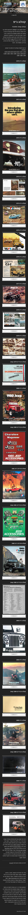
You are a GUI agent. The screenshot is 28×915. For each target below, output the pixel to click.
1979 (18, 53)
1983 (5, 53)
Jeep (12, 39)
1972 (18, 51)
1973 (15, 51)
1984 (24, 55)
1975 (9, 51)
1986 (18, 55)
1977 (24, 53)
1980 (15, 53)
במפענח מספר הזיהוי (15, 844)
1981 (12, 53)
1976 (6, 51)
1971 (21, 51)
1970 (24, 51)
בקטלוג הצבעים (17, 846)
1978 (21, 53)
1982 (8, 53)
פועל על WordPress (21, 911)
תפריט (13, 15)
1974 (12, 51)
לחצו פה (11, 863)
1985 (21, 55)
